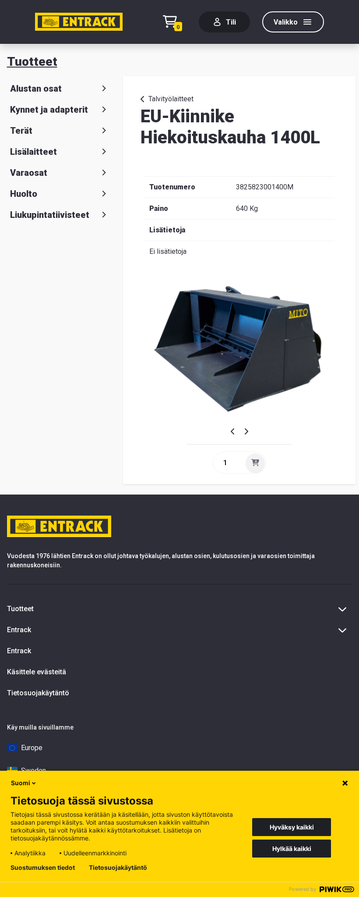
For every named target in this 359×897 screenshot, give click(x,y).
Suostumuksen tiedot (43, 867)
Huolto (23, 194)
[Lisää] (255, 463)
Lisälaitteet (33, 151)
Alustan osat (36, 88)
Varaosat (28, 172)
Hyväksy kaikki (292, 827)
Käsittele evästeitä (36, 672)
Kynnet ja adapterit (49, 109)
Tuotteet (32, 61)
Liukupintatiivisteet (49, 215)
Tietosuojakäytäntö (38, 693)
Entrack (19, 651)
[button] (235, 431)
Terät (21, 130)
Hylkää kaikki (291, 848)
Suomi (20, 783)
